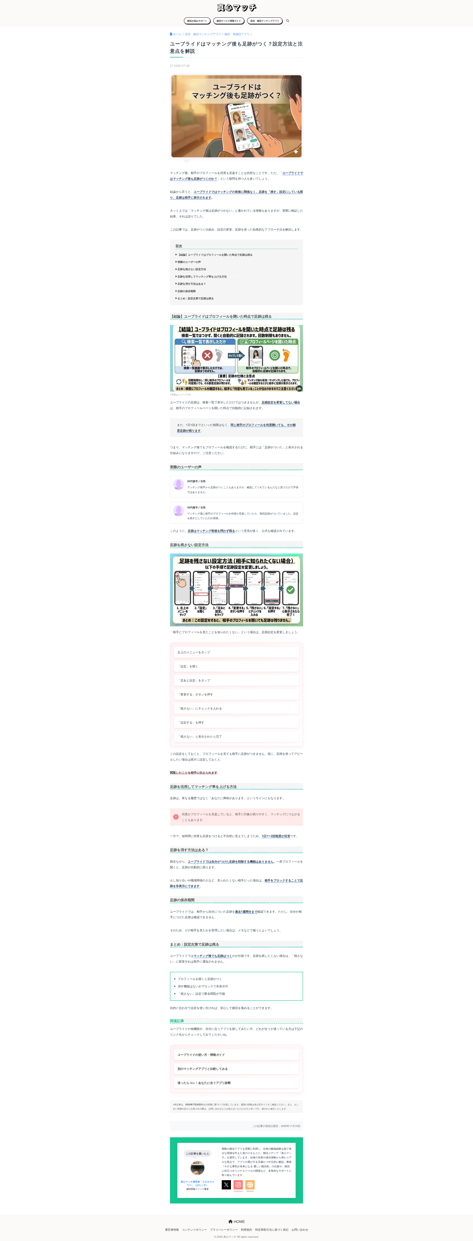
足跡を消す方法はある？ (192, 283)
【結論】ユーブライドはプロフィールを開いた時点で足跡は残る (215, 254)
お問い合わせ (300, 1229)
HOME (239, 1222)
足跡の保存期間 (187, 291)
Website (250, 1191)
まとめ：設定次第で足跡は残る (196, 298)
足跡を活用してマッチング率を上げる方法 (202, 276)
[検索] (286, 20)
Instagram (238, 1191)
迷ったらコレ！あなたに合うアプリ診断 (204, 1083)
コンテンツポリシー (194, 1229)
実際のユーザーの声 (189, 262)
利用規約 (246, 1229)
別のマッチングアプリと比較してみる (203, 1068)
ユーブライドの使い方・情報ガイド (201, 1054)
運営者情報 (172, 1229)
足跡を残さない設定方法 (192, 269)
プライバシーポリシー (224, 1229)
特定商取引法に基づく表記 (271, 1229)
